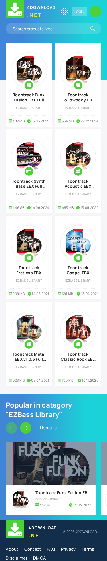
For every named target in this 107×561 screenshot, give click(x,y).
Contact (32, 549)
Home (46, 428)
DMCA (39, 558)
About (12, 549)
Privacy (68, 549)
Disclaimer (16, 558)
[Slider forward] (25, 428)
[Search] (92, 28)
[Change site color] (64, 11)
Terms (88, 549)
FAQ (51, 549)
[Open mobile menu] (95, 11)
